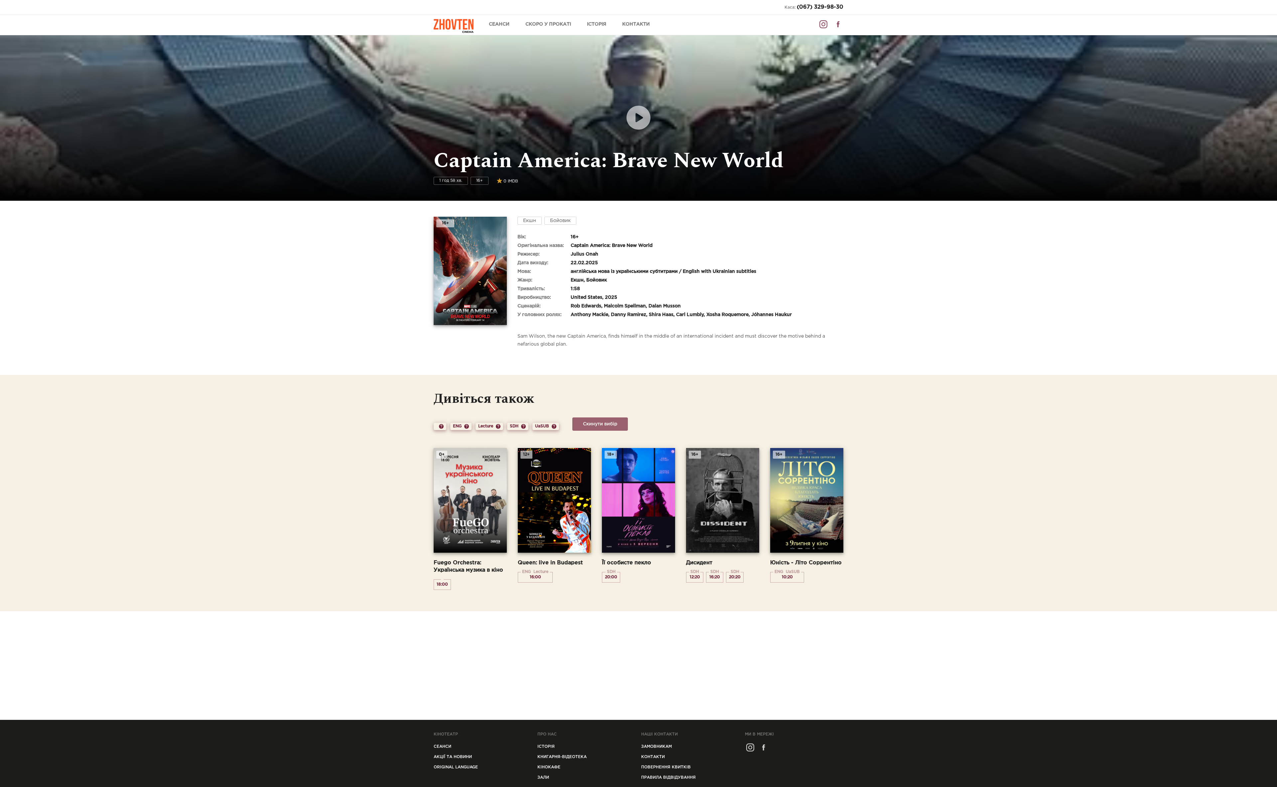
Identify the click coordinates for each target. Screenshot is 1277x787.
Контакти (636, 24)
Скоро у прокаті (548, 24)
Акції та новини (453, 757)
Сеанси (499, 24)
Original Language (456, 767)
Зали (543, 777)
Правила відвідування (668, 777)
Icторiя (546, 746)
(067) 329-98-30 (820, 7)
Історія (596, 24)
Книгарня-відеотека (562, 757)
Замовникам (656, 746)
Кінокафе (548, 767)
